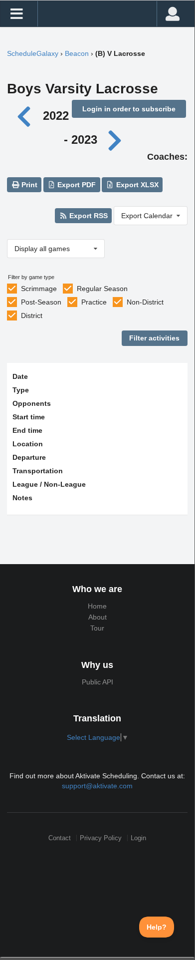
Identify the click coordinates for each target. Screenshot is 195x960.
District (31, 316)
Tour (97, 628)
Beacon (77, 53)
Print (28, 185)
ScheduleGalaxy (32, 53)
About (97, 617)
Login (138, 838)
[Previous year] (26, 115)
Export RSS (87, 216)
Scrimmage (39, 289)
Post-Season (41, 302)
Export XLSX (136, 185)
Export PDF (75, 185)
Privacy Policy (101, 838)
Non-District (145, 302)
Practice (94, 302)
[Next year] (116, 139)
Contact (59, 838)
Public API (97, 682)
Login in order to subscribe (129, 109)
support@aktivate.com (97, 786)
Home (97, 606)
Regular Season (102, 289)
